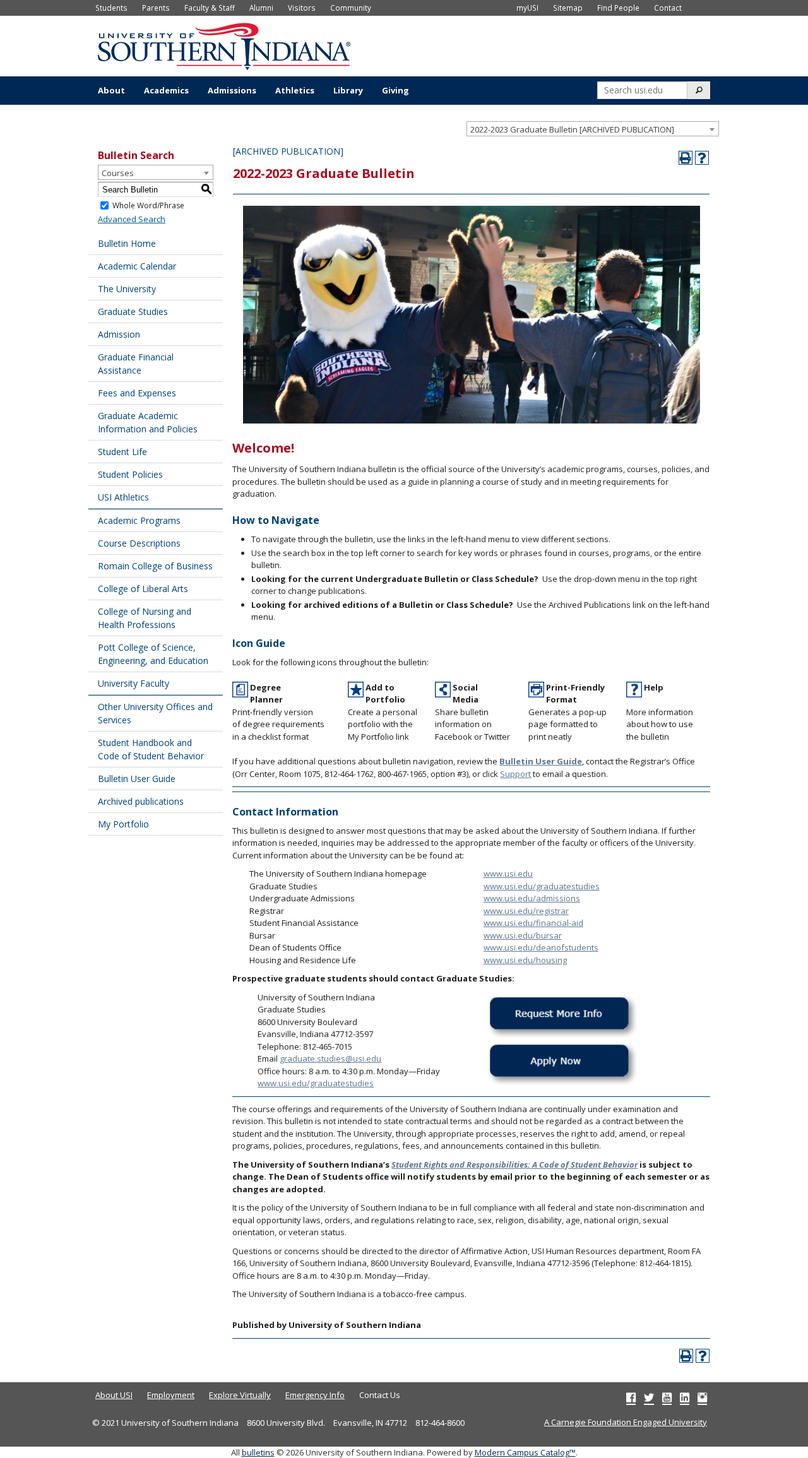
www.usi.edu (508, 873)
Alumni (261, 8)
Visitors (302, 8)
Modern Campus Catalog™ (525, 1452)
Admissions (232, 90)
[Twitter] (649, 1397)
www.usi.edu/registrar (526, 910)
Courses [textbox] (118, 173)
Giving (395, 90)
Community (350, 8)
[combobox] (592, 128)
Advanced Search (131, 219)
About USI (114, 1395)
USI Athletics (123, 497)
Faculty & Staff (209, 8)
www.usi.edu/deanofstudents (541, 947)
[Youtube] (667, 1397)
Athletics (294, 90)
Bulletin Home (127, 243)
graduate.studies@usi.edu (330, 1058)
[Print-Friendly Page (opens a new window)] (685, 158)
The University (127, 289)
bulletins (258, 1452)
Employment (170, 1395)
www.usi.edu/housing (525, 960)
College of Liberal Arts (143, 589)
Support (515, 773)
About (111, 90)
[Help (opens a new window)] (702, 158)
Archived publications (141, 801)
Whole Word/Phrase (148, 205)
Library (348, 90)
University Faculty (133, 683)
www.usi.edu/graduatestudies (542, 886)
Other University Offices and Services (155, 713)
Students (111, 8)
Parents (156, 8)
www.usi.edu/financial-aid (533, 922)
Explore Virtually (240, 1395)
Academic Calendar (137, 266)
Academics (166, 90)
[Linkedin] (684, 1397)
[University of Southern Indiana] (224, 44)
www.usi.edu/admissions (532, 898)
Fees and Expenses (137, 393)
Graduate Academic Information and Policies (148, 422)
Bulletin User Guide (136, 779)
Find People (618, 8)
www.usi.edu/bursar (523, 935)
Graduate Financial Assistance (136, 363)
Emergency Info (315, 1395)
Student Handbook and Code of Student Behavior (151, 749)
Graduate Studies (133, 311)
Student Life (122, 452)
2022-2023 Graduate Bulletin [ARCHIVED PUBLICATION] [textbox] (572, 129)
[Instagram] (702, 1397)
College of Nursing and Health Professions (144, 618)
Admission (119, 334)
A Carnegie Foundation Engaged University (625, 1422)
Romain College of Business (155, 566)
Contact (668, 8)
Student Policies (130, 474)
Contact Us (379, 1395)
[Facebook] (631, 1397)
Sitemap (568, 8)
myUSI (527, 8)
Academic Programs (139, 520)
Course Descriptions (139, 543)
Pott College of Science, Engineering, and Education (153, 654)
